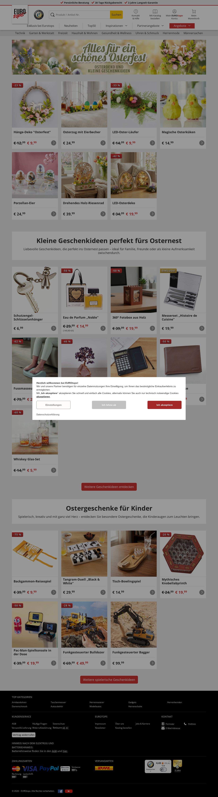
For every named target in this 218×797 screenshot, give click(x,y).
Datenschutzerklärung (47, 414)
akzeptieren (43, 396)
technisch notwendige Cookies (162, 393)
